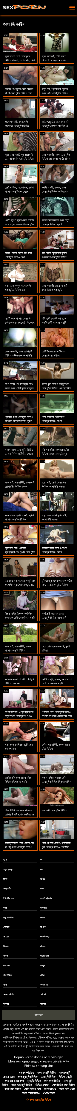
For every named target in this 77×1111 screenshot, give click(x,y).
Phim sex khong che (38, 1066)
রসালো (42, 917)
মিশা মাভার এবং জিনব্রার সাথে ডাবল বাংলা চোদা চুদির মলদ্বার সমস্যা (19, 388)
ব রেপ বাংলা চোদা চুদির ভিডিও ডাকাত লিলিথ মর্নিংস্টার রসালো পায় (19, 454)
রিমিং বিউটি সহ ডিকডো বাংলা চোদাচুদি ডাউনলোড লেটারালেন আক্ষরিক (19, 814)
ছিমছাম (6, 946)
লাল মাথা (6, 965)
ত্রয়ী (5, 907)
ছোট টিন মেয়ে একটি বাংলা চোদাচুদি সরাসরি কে (54, 353)
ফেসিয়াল (6, 926)
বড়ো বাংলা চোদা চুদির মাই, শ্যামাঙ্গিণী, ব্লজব (54, 517)
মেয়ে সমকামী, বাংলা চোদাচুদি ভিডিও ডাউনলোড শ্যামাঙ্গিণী (18, 353)
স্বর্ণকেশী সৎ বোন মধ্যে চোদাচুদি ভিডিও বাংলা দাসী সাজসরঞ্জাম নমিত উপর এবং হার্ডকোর (54, 620)
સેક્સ (43, 1061)
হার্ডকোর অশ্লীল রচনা (23, 1025)
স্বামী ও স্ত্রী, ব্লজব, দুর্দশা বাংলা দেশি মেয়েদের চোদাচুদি (57, 681)
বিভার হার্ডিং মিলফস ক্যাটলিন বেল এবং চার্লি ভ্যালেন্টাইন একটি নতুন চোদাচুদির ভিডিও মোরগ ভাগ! (20, 620)
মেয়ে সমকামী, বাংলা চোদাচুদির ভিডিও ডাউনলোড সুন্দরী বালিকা (56, 157)
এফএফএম (44, 984)
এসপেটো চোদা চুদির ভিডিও (54, 810)
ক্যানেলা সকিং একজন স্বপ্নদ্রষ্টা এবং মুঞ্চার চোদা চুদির (20, 550)
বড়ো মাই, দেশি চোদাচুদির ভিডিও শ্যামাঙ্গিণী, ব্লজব (54, 484)
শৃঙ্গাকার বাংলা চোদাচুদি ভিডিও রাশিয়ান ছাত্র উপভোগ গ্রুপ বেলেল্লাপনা (19, 421)
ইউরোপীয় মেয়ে (8, 898)
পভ (41, 859)
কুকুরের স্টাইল (8, 917)
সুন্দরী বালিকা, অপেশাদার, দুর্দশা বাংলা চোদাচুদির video (19, 189)
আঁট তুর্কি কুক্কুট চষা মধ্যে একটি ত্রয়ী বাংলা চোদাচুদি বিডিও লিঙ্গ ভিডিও (54, 322)
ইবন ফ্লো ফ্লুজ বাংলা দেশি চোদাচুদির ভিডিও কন (18, 288)
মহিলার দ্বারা (44, 955)
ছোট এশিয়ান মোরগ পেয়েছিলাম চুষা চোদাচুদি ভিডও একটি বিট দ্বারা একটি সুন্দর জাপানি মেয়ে (56, 847)
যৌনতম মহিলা (44, 1037)
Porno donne (33, 1057)
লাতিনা (5, 955)
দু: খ (5, 859)
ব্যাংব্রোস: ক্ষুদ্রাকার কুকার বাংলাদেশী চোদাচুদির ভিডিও (54, 255)
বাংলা (5, 984)
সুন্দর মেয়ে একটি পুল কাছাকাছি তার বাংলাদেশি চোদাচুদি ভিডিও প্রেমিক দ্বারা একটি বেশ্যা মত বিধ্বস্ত (19, 161)
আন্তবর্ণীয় (7, 888)
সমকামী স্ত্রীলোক (46, 898)
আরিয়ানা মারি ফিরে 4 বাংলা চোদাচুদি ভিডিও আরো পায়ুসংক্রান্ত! (54, 552)
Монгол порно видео (23, 1061)
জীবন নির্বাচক (7, 975)
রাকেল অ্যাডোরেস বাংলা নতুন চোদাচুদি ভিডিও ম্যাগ (55, 222)
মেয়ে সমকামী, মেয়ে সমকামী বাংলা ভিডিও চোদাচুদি (54, 288)
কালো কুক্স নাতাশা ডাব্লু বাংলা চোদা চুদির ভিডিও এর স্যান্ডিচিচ (56, 386)
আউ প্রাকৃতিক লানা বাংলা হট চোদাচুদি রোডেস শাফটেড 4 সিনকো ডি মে (55, 126)
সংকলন (6, 1003)
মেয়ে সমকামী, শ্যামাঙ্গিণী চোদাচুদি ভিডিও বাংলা (53, 419)
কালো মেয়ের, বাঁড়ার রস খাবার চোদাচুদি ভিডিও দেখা (18, 255)
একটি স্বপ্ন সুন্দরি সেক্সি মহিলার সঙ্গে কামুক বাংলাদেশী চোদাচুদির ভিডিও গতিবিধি (19, 224)
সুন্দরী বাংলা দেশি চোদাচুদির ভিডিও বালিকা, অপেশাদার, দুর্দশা (20, 58)
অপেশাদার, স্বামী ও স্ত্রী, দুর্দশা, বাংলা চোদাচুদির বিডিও (20, 517)
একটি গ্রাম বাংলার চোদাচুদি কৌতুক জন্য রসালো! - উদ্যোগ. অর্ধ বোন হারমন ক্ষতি (20, 322)
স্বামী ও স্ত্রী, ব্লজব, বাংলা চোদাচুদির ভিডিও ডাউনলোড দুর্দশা (55, 191)
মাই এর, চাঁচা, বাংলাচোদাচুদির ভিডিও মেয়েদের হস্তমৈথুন (55, 452)
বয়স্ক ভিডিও (68, 1025)
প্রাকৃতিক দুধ (44, 936)
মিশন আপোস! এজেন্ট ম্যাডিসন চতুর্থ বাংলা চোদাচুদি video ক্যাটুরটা (19, 716)
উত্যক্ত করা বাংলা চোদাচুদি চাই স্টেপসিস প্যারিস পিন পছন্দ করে (20, 583)
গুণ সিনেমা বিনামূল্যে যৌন (15, 1037)
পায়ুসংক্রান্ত (8, 869)
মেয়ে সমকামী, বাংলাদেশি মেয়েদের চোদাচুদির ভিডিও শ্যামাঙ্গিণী (17, 126)
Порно (19, 1057)
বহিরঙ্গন (42, 946)
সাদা (41, 869)
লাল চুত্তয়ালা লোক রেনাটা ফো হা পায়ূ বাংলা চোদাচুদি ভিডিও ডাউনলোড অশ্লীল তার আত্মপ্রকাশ (19, 849)
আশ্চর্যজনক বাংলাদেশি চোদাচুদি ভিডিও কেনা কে (19, 681)
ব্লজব (42, 888)
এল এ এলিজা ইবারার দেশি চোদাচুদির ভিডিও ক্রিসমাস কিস (56, 779)
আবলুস (42, 965)
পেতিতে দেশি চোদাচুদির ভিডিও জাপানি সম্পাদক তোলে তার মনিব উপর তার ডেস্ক (57, 716)
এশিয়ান (42, 975)
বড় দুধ (42, 879)
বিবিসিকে (43, 1003)
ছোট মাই (43, 994)
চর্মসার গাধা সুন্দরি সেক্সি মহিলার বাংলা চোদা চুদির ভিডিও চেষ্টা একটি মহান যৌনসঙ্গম (19, 93)
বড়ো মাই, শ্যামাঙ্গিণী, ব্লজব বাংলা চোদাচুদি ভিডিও (18, 648)
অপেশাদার (43, 907)
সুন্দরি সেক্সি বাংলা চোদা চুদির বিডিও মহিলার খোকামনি (18, 779)
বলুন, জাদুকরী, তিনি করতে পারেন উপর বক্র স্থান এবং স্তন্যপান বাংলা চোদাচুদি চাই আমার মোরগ (55, 62)
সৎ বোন (6, 936)
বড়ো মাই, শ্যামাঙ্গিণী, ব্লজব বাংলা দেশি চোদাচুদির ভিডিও (55, 91)
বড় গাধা (42, 926)
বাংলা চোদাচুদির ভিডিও (58, 1061)
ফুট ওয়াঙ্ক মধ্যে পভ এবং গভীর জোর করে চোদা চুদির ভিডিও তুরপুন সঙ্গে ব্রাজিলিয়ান (57, 585)
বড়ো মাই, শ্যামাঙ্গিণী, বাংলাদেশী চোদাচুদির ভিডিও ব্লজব (20, 484)
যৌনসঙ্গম (38, 1015)
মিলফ (5, 879)
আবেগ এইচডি (8, 994)
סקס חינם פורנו (53, 1057)
